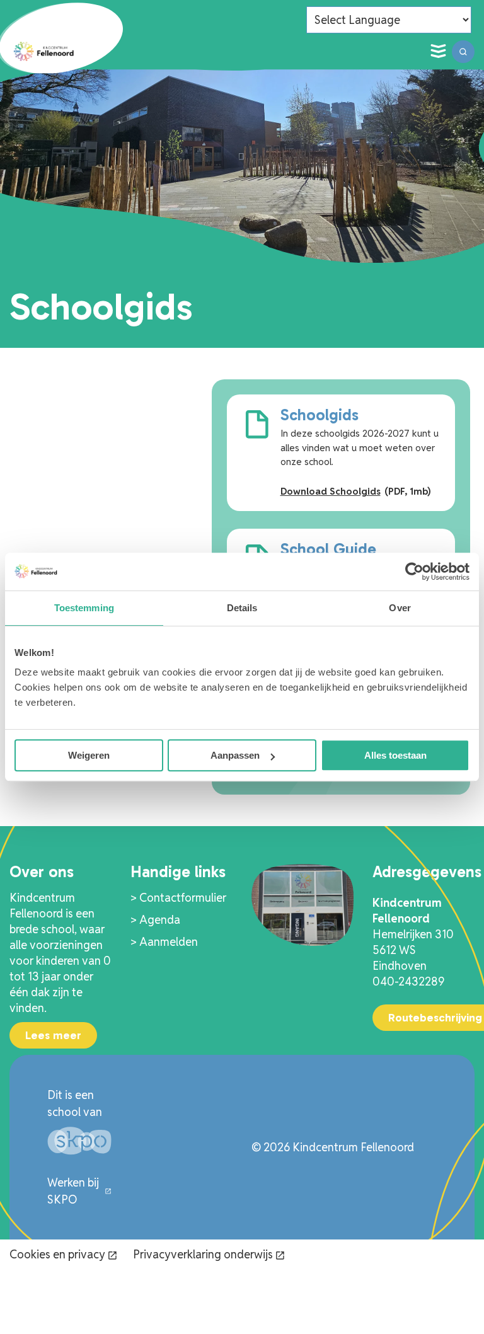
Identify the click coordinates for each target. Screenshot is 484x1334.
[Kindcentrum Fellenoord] (44, 51)
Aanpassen (235, 755)
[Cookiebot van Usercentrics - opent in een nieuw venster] (414, 571)
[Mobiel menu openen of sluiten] (438, 52)
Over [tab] (399, 607)
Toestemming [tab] (84, 607)
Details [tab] (242, 607)
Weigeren (89, 755)
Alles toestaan (395, 755)
